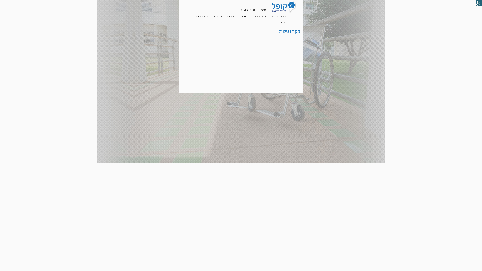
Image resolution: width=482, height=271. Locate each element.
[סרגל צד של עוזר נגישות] (479, 3)
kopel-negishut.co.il (277, 7)
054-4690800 (249, 10)
